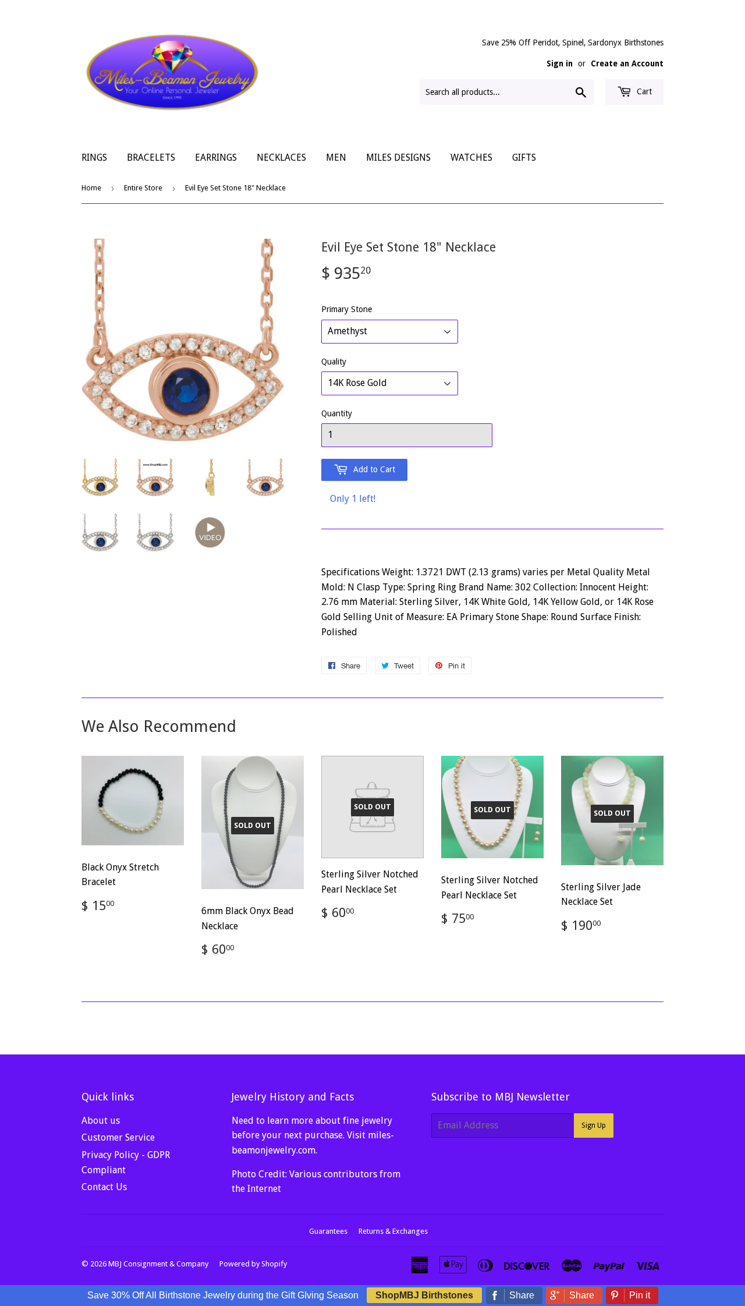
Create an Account (627, 63)
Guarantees (328, 1231)
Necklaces (281, 157)
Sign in (560, 63)
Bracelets (151, 157)
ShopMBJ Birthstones (424, 1295)
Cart (643, 91)
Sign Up (593, 1125)
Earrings (216, 157)
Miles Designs (398, 157)
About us (100, 1120)
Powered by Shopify (253, 1263)
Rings (94, 157)
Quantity (336, 413)
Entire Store (143, 187)
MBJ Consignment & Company (158, 1263)
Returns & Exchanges (393, 1231)
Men (336, 157)
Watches (471, 157)
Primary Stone (346, 309)
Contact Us (104, 1186)
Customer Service (118, 1137)
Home (91, 187)
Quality (333, 361)
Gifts (524, 157)
